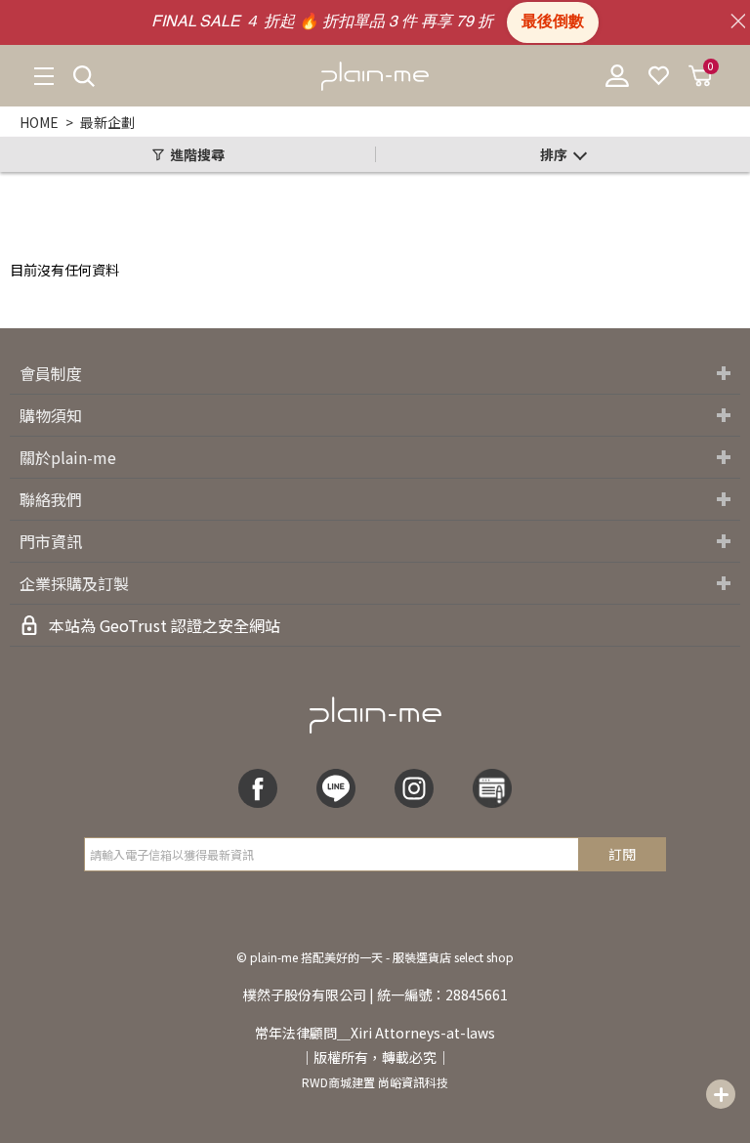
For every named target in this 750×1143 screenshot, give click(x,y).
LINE (335, 788)
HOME (39, 122)
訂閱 (622, 854)
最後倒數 (552, 22)
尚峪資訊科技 (413, 1082)
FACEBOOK (257, 788)
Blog (492, 788)
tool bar (720, 1094)
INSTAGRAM (414, 788)
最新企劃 (107, 122)
